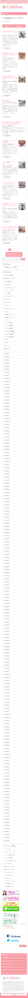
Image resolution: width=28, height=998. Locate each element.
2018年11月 (7, 643)
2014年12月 (7, 788)
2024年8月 (7, 430)
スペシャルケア (8, 302)
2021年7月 (7, 545)
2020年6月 (7, 585)
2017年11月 (7, 680)
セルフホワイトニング (9, 308)
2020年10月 (7, 572)
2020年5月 (7, 588)
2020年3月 (7, 594)
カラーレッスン (8, 878)
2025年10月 (7, 387)
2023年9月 (7, 464)
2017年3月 (7, 705)
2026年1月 (7, 378)
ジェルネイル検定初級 (9, 331)
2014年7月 (7, 803)
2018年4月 (7, 665)
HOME (3, 21)
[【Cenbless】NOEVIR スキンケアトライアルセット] (11, 917)
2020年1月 (7, 600)
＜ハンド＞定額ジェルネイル (11, 855)
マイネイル (9, 81)
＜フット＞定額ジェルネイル (11, 860)
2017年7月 (7, 692)
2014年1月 (7, 822)
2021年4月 (7, 554)
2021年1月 (7, 563)
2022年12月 (7, 492)
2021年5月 (7, 551)
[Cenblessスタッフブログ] (11, 900)
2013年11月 (7, 828)
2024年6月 (7, 437)
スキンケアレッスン (9, 872)
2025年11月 (7, 384)
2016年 (6, 21)
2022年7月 (7, 508)
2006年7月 (7, 831)
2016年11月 (7, 717)
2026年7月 (7, 360)
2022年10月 (7, 498)
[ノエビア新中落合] (10, 923)
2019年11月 (7, 606)
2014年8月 (7, 800)
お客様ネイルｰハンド (10, 58)
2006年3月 (7, 834)
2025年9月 (7, 390)
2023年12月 (7, 455)
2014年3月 (7, 816)
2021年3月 (7, 557)
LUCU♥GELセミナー (9, 886)
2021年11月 (7, 532)
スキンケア (15, 35)
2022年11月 (7, 495)
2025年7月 (7, 397)
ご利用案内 (5, 957)
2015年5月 (7, 773)
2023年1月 (7, 489)
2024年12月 (7, 418)
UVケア (6, 339)
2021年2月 (7, 560)
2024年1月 (7, 452)
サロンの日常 (9, 35)
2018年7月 (7, 656)
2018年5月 (7, 662)
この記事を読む (7, 48)
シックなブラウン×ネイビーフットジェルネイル (9, 182)
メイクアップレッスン (9, 875)
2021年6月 (7, 548)
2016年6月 (7, 733)
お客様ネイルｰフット (10, 144)
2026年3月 (7, 372)
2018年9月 (7, 649)
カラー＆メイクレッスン (10, 880)
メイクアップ (7, 305)
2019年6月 (7, 622)
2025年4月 (7, 406)
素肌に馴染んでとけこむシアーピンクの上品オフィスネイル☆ (9, 54)
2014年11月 (7, 791)
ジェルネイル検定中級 (9, 333)
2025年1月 (7, 415)
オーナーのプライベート (10, 296)
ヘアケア (6, 342)
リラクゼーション (8, 863)
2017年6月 (7, 696)
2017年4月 (7, 702)
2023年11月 (7, 458)
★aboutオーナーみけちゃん (10, 278)
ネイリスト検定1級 (9, 322)
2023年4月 (7, 480)
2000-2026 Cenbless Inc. (14, 993)
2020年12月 (7, 566)
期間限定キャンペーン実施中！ (11, 267)
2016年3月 (7, 742)
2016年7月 (7, 729)
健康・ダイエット (8, 348)
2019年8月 (7, 615)
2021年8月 (7, 541)
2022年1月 (7, 526)
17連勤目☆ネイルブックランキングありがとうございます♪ (10, 205)
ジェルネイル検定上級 (9, 336)
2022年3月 (7, 520)
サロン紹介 (5, 954)
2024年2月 (7, 449)
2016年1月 (7, 748)
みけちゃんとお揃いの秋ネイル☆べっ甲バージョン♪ (9, 227)
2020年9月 (7, 575)
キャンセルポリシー (7, 960)
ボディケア (7, 345)
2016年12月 (7, 714)
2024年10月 (7, 424)
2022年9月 (7, 501)
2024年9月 (7, 427)
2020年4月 (7, 591)
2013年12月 (7, 825)
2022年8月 (7, 504)
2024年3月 (7, 446)
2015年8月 (7, 763)
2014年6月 (7, 807)
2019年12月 (7, 603)
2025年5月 (7, 403)
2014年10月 (7, 794)
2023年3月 (7, 483)
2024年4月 (7, 443)
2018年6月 (7, 659)
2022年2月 (7, 523)
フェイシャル (7, 848)
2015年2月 (7, 782)
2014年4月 (7, 813)
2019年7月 (7, 618)
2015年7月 (7, 766)
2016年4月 (7, 739)
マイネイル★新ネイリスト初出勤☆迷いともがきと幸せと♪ (9, 77)
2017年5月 (7, 699)
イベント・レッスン (9, 290)
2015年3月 (7, 779)
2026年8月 (7, 356)
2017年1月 (7, 711)
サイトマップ (5, 973)
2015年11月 (7, 754)
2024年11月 (7, 421)
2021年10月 (7, 535)
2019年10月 (7, 609)
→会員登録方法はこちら (11, 928)
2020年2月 (7, 597)
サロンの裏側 (5, 82)
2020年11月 (7, 569)
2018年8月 (7, 652)
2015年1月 (7, 785)
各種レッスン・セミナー (10, 869)
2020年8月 (7, 578)
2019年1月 (7, 637)
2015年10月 (7, 757)
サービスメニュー (6, 963)
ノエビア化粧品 (8, 281)
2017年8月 (7, 689)
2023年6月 (7, 474)
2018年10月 (7, 646)
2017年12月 (7, 677)
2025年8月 (7, 393)
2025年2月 (7, 412)
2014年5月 (7, 810)
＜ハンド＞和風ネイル (9, 857)
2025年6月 (7, 400)
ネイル (6, 311)
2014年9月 (7, 797)
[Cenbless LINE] (11, 911)
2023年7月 (7, 470)
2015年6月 (7, 770)
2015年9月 (7, 760)
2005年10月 (7, 840)
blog (3, 970)
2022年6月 (7, 511)
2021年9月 (7, 538)
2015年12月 (7, 751)
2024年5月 (7, 440)
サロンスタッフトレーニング (11, 287)
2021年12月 (7, 529)
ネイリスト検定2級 (9, 325)
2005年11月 (7, 837)
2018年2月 (7, 671)
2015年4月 (7, 776)
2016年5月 (7, 736)
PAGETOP (22, 945)
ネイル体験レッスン (9, 883)
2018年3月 (7, 668)
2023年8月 (7, 467)
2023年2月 (7, 486)
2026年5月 (7, 366)
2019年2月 (7, 634)
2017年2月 (7, 708)
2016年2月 (7, 745)
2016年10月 (7, 720)
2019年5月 (7, 625)
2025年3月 (7, 409)
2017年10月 (7, 683)
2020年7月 (7, 581)
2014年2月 (7, 819)
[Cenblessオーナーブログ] (11, 895)
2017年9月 (7, 686)
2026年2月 (7, 375)
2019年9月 (7, 612)
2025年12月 (7, 381)
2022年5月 (7, 514)
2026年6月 (7, 363)
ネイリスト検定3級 (9, 328)
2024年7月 (7, 434)
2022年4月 (7, 517)
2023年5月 (7, 477)
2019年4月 (7, 628)
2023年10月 (7, 461)
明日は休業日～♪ (7, 100)
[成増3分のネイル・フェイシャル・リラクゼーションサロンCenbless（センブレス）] (13, 8)
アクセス (4, 967)
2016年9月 (7, 723)
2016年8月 (7, 726)
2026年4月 (7, 369)
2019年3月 (7, 631)
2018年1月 (7, 674)
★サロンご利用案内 (9, 275)
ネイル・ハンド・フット (10, 852)
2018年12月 (7, 640)
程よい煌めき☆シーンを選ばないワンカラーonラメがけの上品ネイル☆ (13, 122)
